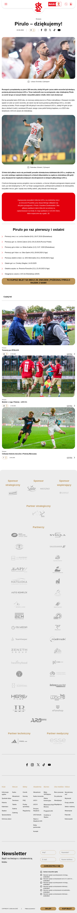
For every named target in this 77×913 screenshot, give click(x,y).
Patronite (67, 815)
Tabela (14, 804)
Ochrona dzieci (6, 819)
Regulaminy (26, 810)
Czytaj (69, 354)
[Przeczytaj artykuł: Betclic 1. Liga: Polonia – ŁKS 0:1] (38, 376)
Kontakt (35, 831)
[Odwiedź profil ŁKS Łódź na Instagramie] (32, 765)
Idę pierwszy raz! (69, 793)
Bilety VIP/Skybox (47, 793)
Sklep (48, 909)
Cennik (25, 792)
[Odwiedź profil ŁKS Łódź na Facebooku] (27, 765)
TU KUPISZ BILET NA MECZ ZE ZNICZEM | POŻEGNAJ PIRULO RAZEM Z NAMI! (38, 281)
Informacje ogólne (5, 793)
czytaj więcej (46, 876)
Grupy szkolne (69, 802)
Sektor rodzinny (70, 806)
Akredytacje (58, 800)
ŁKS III (35, 804)
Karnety (25, 796)
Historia (4, 802)
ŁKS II (35, 800)
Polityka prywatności (30, 908)
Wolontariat (68, 810)
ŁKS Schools (37, 815)
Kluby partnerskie (36, 826)
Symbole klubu (6, 798)
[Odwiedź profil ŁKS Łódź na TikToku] (44, 764)
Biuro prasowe (58, 792)
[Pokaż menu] (6, 4)
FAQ (24, 800)
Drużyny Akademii (36, 809)
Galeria (14, 808)
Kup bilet (67, 909)
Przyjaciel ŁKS (48, 811)
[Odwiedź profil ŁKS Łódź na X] (38, 764)
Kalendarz (5, 806)
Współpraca (58, 804)
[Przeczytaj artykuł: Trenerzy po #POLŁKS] (38, 324)
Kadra (14, 792)
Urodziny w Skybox (47, 816)
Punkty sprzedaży (26, 805)
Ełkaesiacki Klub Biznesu (49, 806)
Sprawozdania (6, 815)
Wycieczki (68, 798)
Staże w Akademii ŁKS (37, 820)
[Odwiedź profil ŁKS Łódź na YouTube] (49, 765)
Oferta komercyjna (47, 799)
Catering (15, 812)
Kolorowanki (68, 819)
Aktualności (15, 796)
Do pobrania (58, 796)
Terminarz (15, 800)
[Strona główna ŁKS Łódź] (38, 7)
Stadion (4, 810)
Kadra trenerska (38, 796)
